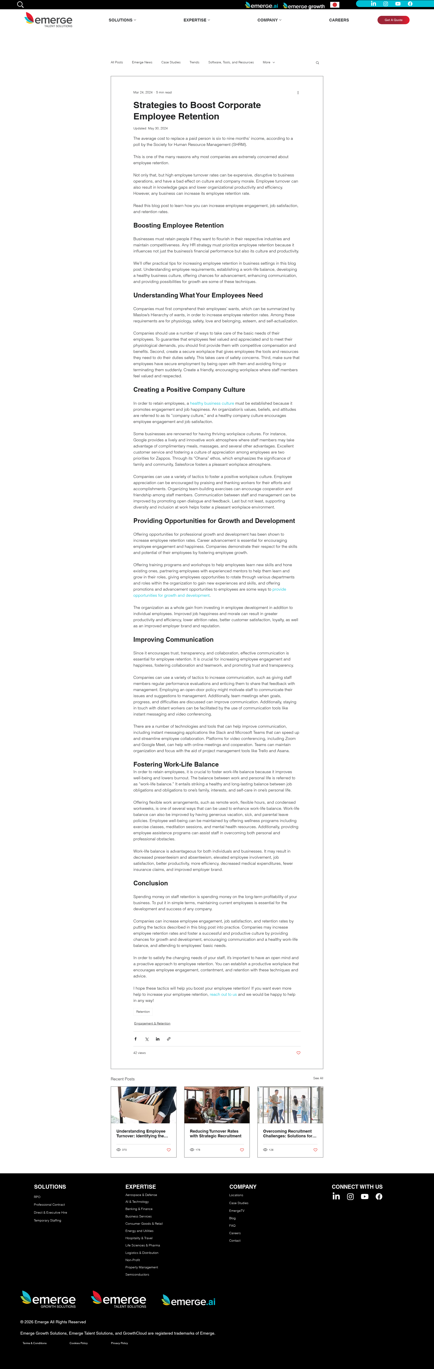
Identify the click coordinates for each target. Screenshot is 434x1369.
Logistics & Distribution (141, 1253)
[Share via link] (169, 1039)
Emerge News (142, 62)
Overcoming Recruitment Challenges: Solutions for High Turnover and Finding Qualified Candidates (288, 1133)
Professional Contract (49, 1205)
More (266, 62)
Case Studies (171, 62)
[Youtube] (398, 4)
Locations (236, 1195)
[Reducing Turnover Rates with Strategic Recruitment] (217, 1105)
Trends (194, 62)
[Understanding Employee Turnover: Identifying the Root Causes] (143, 1105)
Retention (143, 1012)
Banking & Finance (139, 1209)
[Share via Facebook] (135, 1039)
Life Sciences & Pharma (142, 1245)
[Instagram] (386, 4)
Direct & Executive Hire (51, 1212)
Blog (232, 1218)
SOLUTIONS (50, 1187)
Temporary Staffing (47, 1220)
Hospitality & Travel (139, 1238)
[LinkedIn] (373, 4)
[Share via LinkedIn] (158, 1039)
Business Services (138, 1216)
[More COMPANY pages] (280, 20)
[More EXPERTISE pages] (209, 20)
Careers (235, 1233)
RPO (37, 1197)
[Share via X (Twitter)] (146, 1039)
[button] (317, 62)
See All (318, 1078)
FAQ (232, 1226)
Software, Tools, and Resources (231, 62)
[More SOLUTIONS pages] (135, 20)
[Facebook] (410, 4)
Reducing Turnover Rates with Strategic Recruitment (215, 1133)
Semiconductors (137, 1274)
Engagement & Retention (152, 1023)
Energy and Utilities (139, 1231)
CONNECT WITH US (357, 1187)
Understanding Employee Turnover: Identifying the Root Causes (140, 1133)
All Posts (117, 62)
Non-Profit (132, 1260)
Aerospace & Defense (141, 1195)
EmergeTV (237, 1211)
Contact (235, 1240)
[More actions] (298, 92)
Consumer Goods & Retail (144, 1224)
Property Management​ (141, 1267)
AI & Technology (137, 1202)
